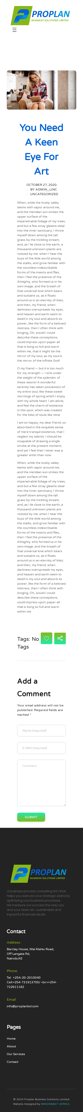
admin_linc (46, 189)
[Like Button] (46, 638)
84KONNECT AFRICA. (55, 1104)
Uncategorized (44, 194)
